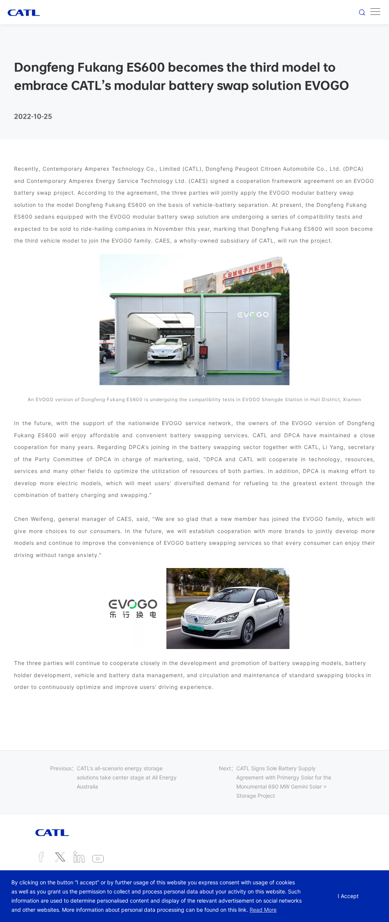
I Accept (348, 896)
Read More (263, 909)
